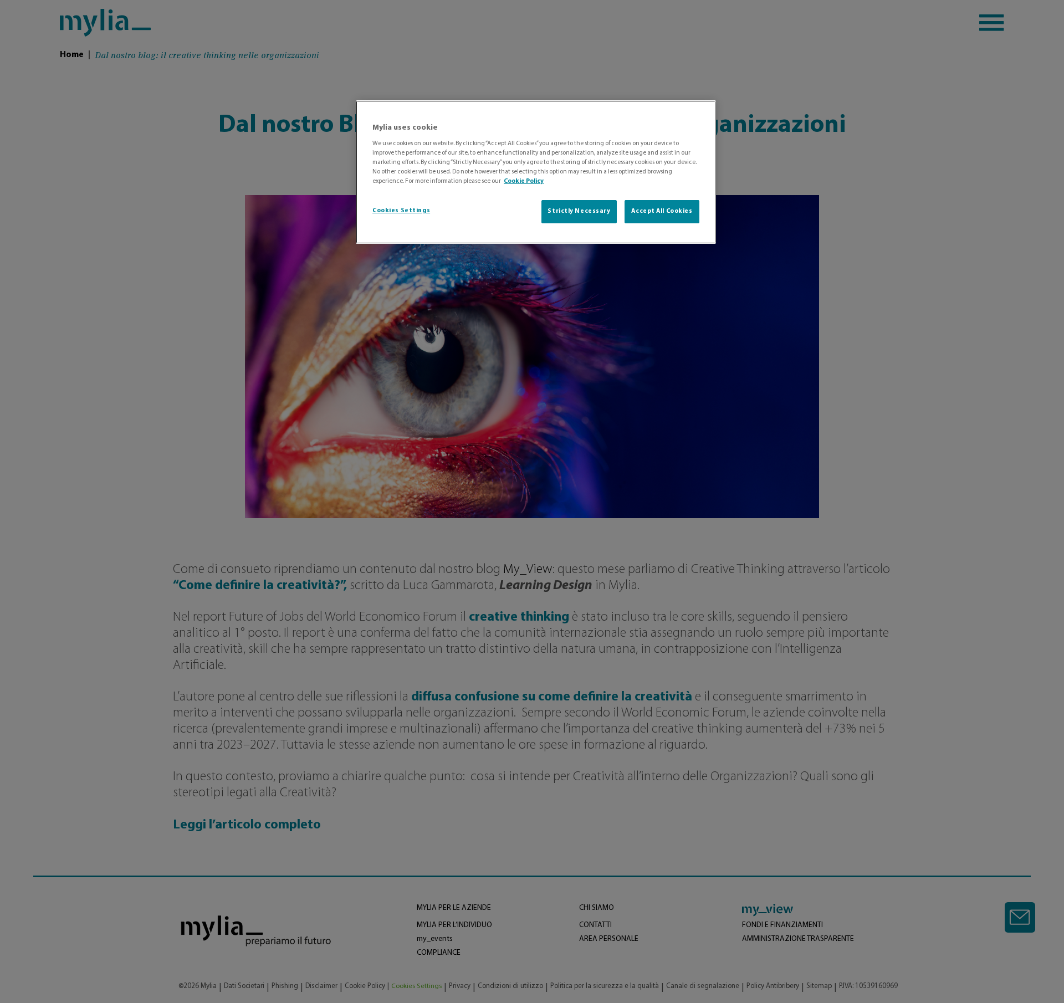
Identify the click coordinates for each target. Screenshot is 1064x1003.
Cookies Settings (401, 210)
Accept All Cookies (661, 211)
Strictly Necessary (579, 211)
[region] (536, 172)
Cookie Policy (524, 181)
